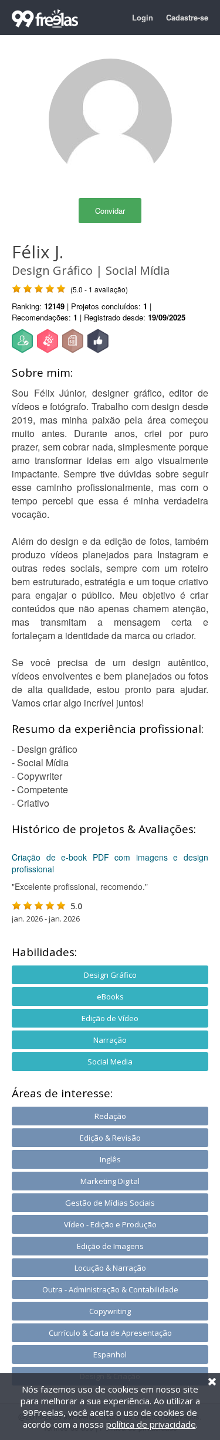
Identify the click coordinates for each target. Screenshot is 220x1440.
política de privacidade (151, 1424)
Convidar (110, 210)
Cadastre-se (187, 17)
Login (142, 17)
